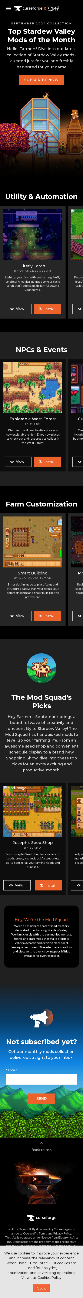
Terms (43, 1233)
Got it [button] (41, 1288)
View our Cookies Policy (41, 1278)
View (20, 309)
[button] (41, 80)
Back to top (41, 1150)
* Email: (11, 1070)
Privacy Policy (62, 1233)
